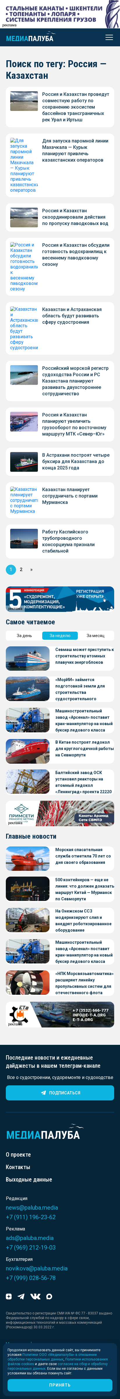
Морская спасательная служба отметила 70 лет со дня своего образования (83, 856)
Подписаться (64, 1093)
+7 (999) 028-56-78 (31, 1277)
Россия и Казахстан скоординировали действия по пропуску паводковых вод (75, 217)
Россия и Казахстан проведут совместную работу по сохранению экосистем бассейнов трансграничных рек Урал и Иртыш (75, 107)
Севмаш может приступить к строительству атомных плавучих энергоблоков (84, 656)
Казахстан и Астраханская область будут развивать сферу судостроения (72, 316)
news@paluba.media (32, 1207)
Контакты (18, 1167)
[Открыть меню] (107, 37)
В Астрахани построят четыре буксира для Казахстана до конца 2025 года (76, 461)
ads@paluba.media (30, 1238)
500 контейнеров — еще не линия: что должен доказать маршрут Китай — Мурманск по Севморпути (84, 889)
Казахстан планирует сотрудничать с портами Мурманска (70, 496)
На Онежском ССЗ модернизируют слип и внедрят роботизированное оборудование (83, 920)
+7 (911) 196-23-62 (31, 1217)
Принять (59, 1385)
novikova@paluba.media (37, 1268)
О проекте (18, 1154)
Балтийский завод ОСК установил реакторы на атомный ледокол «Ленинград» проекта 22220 (83, 782)
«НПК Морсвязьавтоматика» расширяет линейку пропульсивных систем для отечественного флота (84, 983)
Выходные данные (29, 1179)
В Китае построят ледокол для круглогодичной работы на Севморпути (84, 748)
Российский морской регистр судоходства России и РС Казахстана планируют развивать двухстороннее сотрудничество (75, 380)
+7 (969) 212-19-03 (31, 1247)
